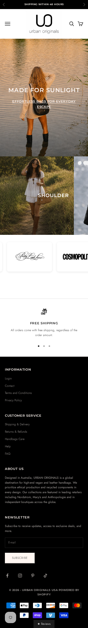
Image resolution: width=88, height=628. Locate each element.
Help (8, 446)
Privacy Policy (13, 400)
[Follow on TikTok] (45, 575)
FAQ (7, 454)
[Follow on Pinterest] (32, 575)
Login (8, 378)
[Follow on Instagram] (20, 575)
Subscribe (20, 558)
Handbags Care (14, 439)
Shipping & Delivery (17, 424)
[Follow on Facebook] (7, 575)
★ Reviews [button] (44, 624)
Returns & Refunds (16, 431)
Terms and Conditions (18, 393)
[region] (44, 323)
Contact (9, 386)
